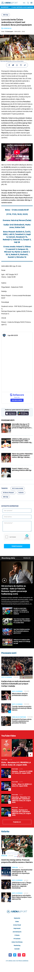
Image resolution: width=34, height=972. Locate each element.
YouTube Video (8, 735)
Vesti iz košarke (6, 677)
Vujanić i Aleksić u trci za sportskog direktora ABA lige (21, 469)
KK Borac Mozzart (8, 492)
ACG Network (17, 932)
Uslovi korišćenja (17, 942)
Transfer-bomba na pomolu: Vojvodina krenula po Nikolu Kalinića (22, 708)
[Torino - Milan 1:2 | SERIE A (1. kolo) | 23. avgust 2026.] (6, 786)
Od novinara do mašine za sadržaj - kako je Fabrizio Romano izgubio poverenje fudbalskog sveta (14, 590)
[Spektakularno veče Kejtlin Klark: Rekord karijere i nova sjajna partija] (6, 897)
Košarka (21, 492)
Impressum (17, 928)
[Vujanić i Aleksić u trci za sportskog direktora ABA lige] (6, 472)
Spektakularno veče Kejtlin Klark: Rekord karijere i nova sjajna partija (21, 897)
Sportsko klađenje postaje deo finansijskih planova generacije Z (22, 631)
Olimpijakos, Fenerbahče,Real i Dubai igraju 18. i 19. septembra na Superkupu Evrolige (22, 872)
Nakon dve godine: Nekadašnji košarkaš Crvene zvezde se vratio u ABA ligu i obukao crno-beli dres (22, 455)
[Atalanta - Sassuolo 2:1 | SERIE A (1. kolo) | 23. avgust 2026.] (6, 773)
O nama (17, 935)
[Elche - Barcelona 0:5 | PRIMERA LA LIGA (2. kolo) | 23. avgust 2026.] (17, 748)
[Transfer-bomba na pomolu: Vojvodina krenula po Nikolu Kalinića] (6, 708)
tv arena (9, 961)
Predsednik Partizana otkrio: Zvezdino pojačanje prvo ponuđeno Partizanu (22, 721)
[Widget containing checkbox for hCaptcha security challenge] (17, 537)
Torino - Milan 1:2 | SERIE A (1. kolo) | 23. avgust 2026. (22, 785)
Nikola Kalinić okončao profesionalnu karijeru (20, 694)
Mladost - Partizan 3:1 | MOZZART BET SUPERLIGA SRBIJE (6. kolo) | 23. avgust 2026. (21, 812)
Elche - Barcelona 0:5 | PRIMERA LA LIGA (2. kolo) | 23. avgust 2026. (16, 763)
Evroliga (4, 855)
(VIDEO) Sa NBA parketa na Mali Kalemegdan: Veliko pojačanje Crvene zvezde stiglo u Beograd (22, 440)
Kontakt (17, 949)
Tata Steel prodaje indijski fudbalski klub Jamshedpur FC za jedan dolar (22, 621)
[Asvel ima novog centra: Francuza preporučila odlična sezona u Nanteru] (17, 846)
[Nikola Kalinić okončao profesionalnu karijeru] (6, 695)
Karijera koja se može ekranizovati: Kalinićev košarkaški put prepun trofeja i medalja (15, 683)
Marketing (17, 945)
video (17, 921)
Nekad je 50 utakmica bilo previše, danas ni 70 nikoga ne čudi (22, 641)
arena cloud (17, 925)
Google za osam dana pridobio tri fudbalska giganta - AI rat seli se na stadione (21, 611)
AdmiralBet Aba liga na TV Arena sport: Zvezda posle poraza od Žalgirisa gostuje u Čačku (21, 426)
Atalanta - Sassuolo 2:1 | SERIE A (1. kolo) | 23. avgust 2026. (22, 772)
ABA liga (5, 15)
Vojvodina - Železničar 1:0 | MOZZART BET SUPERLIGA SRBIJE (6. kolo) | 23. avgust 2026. (21, 799)
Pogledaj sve (26, 558)
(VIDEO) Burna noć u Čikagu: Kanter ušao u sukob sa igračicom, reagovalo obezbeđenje (21, 885)
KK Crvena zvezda (17, 488)
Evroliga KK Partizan (19, 717)
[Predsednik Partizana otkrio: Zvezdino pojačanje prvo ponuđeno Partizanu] (6, 721)
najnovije (17, 918)
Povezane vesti (7, 420)
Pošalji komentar (17, 546)
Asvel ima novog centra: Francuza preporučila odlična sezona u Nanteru (17, 861)
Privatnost (17, 939)
